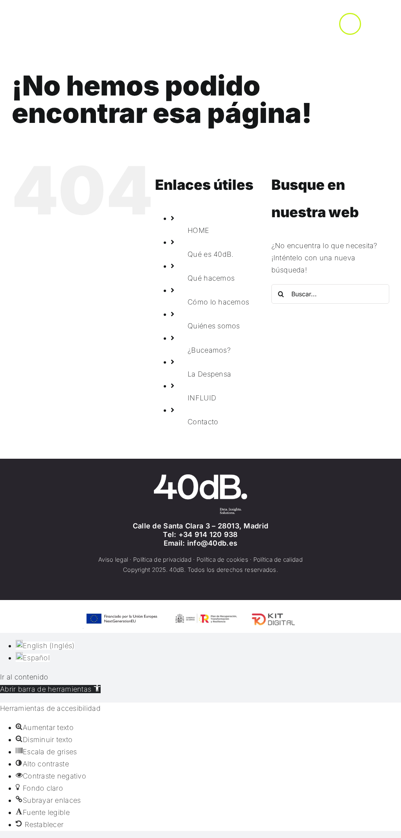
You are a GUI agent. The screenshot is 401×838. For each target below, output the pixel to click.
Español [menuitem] (36, 658)
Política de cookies (222, 559)
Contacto (203, 422)
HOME (198, 230)
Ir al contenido (24, 677)
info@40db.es (212, 543)
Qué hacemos (211, 278)
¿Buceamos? (209, 350)
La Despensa (209, 374)
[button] (50, 689)
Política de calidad (278, 559)
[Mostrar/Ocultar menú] (350, 24)
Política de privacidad (162, 559)
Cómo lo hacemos (218, 302)
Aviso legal (113, 559)
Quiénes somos (214, 326)
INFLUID (202, 398)
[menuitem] (45, 646)
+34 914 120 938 (208, 534)
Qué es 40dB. (210, 254)
